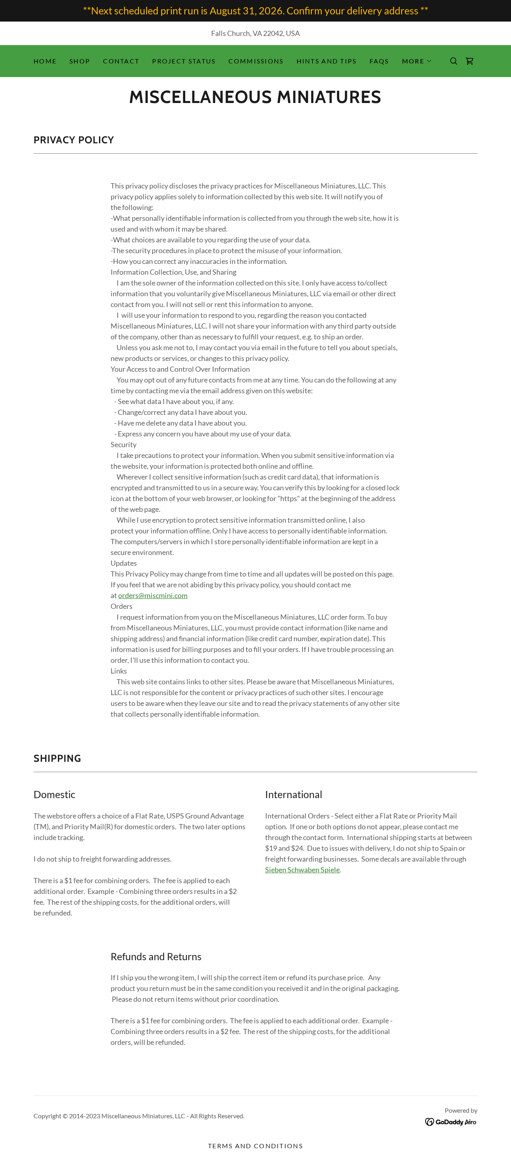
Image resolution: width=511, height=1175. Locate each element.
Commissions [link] (255, 61)
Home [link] (45, 61)
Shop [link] (79, 61)
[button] (417, 61)
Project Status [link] (184, 61)
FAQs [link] (379, 61)
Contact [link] (121, 61)
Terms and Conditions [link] (255, 1145)
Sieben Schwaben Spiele (302, 869)
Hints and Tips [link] (327, 61)
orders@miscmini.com (153, 595)
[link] (255, 100)
